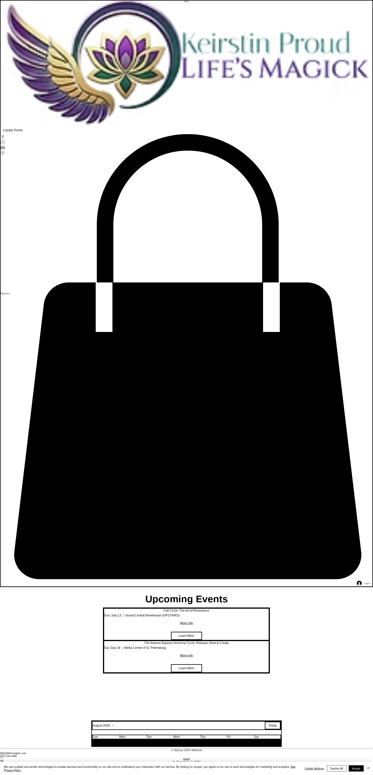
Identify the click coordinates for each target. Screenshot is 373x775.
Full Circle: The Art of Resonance (186, 610)
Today (272, 725)
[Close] (368, 768)
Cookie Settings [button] (314, 768)
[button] (105, 739)
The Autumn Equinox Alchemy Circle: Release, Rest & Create (186, 643)
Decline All (336, 768)
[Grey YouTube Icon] (186, 761)
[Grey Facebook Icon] (186, 753)
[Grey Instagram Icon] (186, 757)
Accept (356, 768)
